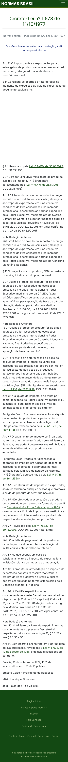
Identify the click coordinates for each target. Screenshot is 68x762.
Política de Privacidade (34, 726)
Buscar (34, 713)
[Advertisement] (34, 128)
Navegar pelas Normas (34, 707)
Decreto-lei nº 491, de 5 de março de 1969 (33, 507)
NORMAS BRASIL (18, 3)
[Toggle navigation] (63, 3)
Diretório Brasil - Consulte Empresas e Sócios (34, 736)
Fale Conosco (34, 719)
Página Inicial (34, 701)
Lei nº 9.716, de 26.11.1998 (42, 184)
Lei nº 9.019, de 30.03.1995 (46, 166)
